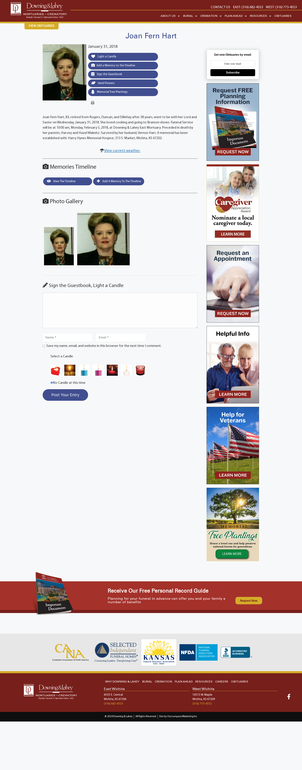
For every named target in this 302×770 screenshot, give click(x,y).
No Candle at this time (69, 383)
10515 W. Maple (202, 694)
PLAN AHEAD (234, 16)
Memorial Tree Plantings (112, 91)
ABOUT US (168, 16)
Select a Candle (62, 356)
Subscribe (233, 72)
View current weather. (122, 151)
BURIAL (188, 16)
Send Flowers (106, 83)
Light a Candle (106, 56)
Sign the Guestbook (109, 74)
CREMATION (208, 16)
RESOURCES (258, 16)
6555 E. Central (113, 694)
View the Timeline (64, 181)
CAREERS (221, 681)
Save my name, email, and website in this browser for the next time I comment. (103, 346)
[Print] (92, 103)
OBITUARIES (283, 16)
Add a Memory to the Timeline (115, 65)
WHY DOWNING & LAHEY (122, 681)
